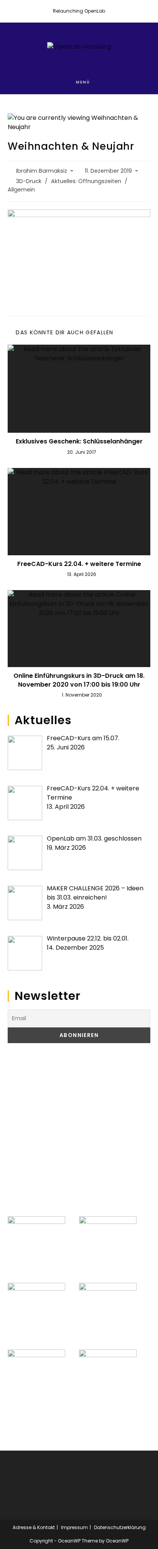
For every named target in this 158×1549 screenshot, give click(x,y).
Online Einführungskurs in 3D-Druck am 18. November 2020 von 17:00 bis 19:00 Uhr (79, 680)
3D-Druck (28, 181)
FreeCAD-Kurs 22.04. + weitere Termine (79, 564)
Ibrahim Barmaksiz (41, 171)
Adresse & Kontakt (34, 1527)
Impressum (74, 1527)
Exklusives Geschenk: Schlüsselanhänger (79, 441)
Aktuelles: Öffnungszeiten (86, 181)
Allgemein (21, 189)
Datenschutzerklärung (120, 1527)
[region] (79, 1129)
